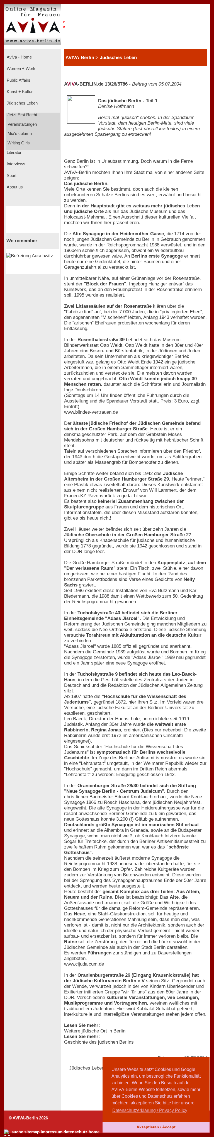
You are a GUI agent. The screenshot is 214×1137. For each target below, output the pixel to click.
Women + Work (20, 68)
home (94, 1132)
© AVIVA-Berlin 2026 (28, 1118)
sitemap (32, 1132)
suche (17, 1132)
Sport (11, 175)
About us (14, 187)
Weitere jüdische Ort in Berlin (94, 1031)
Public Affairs (18, 80)
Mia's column (19, 133)
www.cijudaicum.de (84, 964)
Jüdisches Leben (22, 103)
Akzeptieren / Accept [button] (156, 1127)
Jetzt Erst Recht (21, 115)
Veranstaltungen (21, 124)
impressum (51, 1132)
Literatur (13, 152)
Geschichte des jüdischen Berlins (99, 1042)
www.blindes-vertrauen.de (91, 412)
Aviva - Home (19, 57)
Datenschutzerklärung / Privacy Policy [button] (149, 1110)
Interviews (15, 164)
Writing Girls (18, 143)
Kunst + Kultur (19, 91)
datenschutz (75, 1132)
